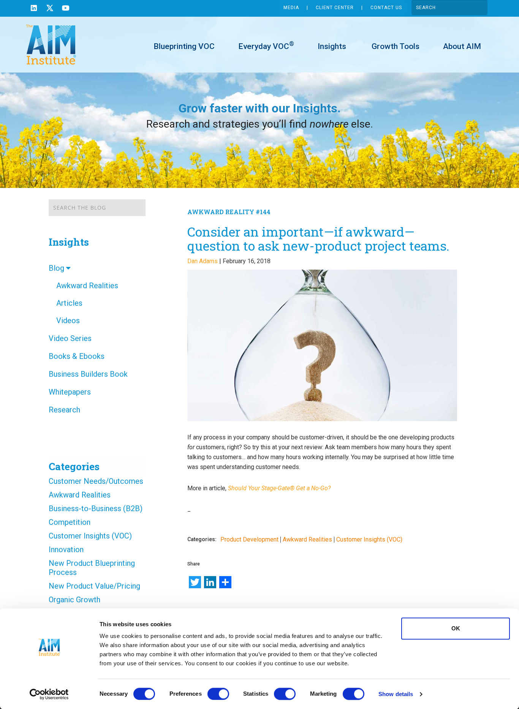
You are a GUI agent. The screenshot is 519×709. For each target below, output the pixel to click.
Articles (69, 303)
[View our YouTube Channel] (66, 9)
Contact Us (386, 7)
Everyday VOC (266, 46)
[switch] (218, 694)
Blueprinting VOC (184, 46)
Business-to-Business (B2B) (95, 508)
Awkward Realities (87, 285)
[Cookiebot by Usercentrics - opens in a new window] (49, 694)
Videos (68, 320)
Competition (69, 522)
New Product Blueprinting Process (92, 568)
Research (64, 409)
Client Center (335, 7)
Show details (395, 694)
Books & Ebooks (76, 356)
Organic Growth (74, 599)
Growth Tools (394, 46)
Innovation (66, 549)
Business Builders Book (88, 374)
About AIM (462, 46)
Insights (332, 46)
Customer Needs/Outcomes (96, 481)
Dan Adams (202, 261)
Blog (57, 268)
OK (455, 628)
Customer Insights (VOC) (90, 535)
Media (291, 7)
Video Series (70, 338)
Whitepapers (70, 391)
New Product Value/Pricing (94, 586)
